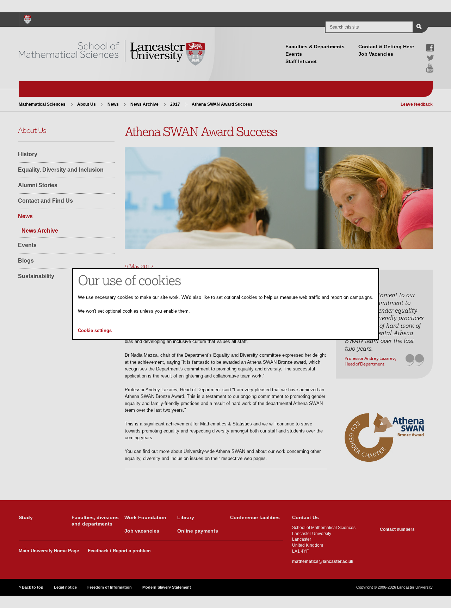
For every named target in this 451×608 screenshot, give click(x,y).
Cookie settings (95, 330)
